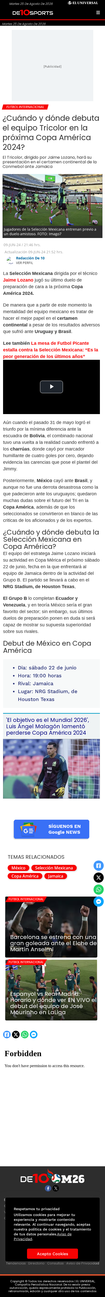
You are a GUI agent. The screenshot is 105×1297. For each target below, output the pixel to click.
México (18, 868)
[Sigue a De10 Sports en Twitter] (55, 1188)
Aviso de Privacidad (82, 1263)
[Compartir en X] (99, 877)
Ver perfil (24, 262)
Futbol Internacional (26, 899)
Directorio (36, 1263)
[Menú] (98, 12)
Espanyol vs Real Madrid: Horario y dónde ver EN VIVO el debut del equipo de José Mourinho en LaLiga (53, 1003)
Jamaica (55, 876)
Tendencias (16, 1263)
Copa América (24, 876)
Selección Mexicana (54, 868)
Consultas (55, 1263)
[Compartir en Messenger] (99, 901)
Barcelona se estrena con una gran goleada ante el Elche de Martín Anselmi (53, 943)
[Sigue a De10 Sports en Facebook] (48, 1188)
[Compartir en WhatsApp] (99, 889)
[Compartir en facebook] (99, 866)
